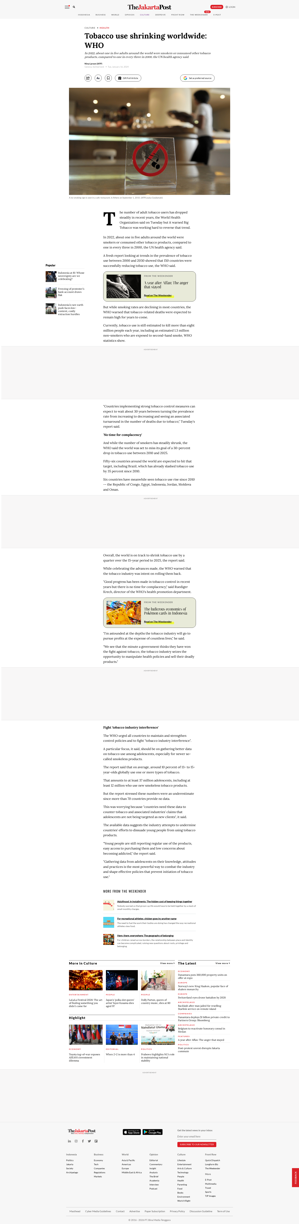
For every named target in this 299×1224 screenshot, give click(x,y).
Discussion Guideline (201, 1211)
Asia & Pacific (128, 1160)
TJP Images (210, 1196)
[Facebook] (82, 1141)
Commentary (156, 1164)
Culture (90, 27)
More (208, 1174)
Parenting (182, 1184)
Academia (154, 1180)
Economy (98, 1160)
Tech (96, 1164)
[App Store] (132, 1132)
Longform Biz (211, 1164)
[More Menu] (67, 7)
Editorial (154, 1160)
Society (69, 1168)
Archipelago (72, 1172)
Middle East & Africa (132, 1172)
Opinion (154, 1154)
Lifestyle (181, 1160)
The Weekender (199, 15)
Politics (70, 1160)
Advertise (134, 1211)
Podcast (153, 1188)
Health (104, 27)
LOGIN (231, 7)
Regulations (99, 1172)
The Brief (154, 1176)
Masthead (74, 1211)
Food (179, 1188)
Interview (154, 1184)
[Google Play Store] (152, 1132)
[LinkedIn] (69, 1141)
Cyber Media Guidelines (98, 1211)
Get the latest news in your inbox (194, 1130)
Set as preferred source (200, 78)
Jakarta (69, 1164)
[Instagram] (76, 1141)
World (115, 15)
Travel (208, 1187)
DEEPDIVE (160, 15)
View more (166, 963)
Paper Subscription (155, 1211)
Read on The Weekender (158, 295)
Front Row (177, 15)
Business (101, 15)
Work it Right (183, 1200)
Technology (182, 1172)
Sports (208, 1192)
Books (180, 1192)
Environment (183, 1196)
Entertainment (184, 1164)
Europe (125, 1168)
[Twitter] (89, 1141)
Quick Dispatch (212, 1160)
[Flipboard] (96, 1141)
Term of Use (223, 1211)
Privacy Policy (177, 1211)
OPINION (129, 15)
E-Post (217, 15)
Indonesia (84, 15)
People (180, 1176)
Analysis (154, 1172)
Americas (126, 1164)
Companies (99, 1168)
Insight (153, 1168)
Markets (98, 1176)
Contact (120, 1211)
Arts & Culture (184, 1168)
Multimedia (210, 1183)
